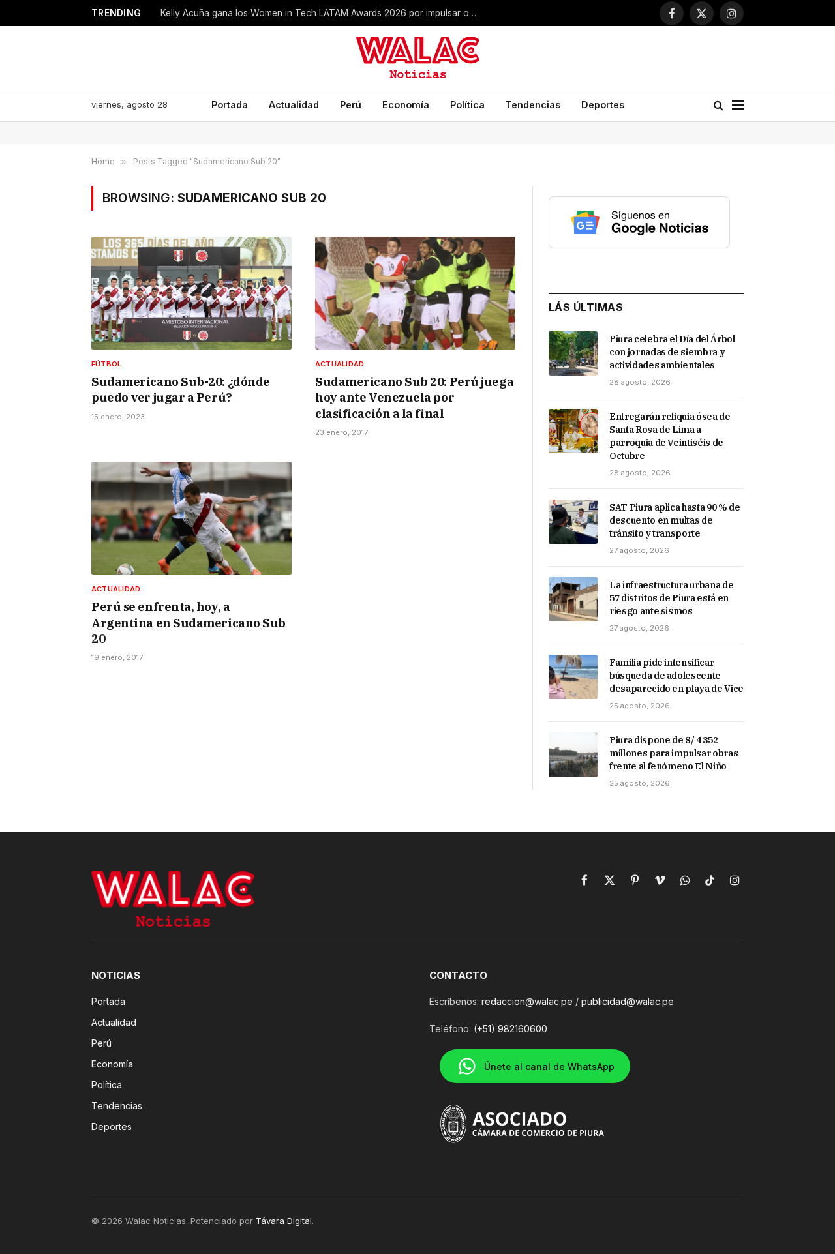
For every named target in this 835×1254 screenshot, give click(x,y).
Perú (350, 104)
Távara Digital (284, 1221)
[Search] (718, 105)
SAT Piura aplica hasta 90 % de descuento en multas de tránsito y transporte (674, 520)
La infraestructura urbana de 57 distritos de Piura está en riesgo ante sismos (671, 598)
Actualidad (294, 104)
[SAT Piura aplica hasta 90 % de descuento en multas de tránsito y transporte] (573, 522)
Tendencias (533, 104)
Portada (229, 104)
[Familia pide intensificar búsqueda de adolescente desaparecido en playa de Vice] (573, 677)
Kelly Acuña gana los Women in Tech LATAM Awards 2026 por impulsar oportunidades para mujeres (323, 13)
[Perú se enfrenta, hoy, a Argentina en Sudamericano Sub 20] (191, 518)
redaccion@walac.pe (527, 1001)
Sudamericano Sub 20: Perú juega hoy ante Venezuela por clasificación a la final (414, 397)
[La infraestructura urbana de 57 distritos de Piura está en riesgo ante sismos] (573, 599)
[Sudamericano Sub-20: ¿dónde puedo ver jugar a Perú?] (191, 293)
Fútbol (106, 363)
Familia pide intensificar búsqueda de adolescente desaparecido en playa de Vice (676, 675)
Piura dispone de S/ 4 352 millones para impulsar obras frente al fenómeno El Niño (673, 753)
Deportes (602, 104)
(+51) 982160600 (510, 1028)
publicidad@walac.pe (627, 1001)
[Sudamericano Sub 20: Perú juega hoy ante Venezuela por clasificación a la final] (415, 293)
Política (467, 104)
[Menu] (738, 105)
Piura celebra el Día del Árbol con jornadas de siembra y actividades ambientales (672, 352)
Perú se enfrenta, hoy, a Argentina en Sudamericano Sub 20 (188, 622)
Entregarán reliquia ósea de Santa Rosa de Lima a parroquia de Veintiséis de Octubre (670, 436)
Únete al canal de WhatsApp (549, 1066)
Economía (405, 104)
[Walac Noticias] (417, 57)
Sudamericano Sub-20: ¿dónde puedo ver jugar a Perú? (180, 389)
